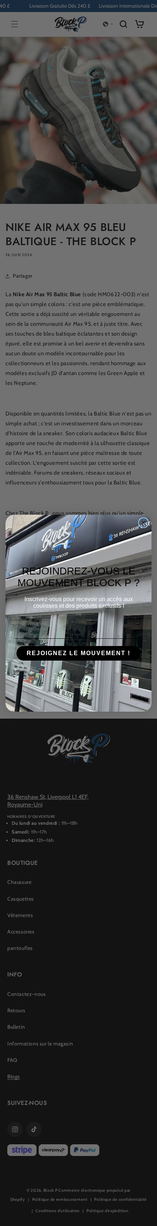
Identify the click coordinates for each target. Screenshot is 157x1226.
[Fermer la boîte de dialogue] (143, 522)
